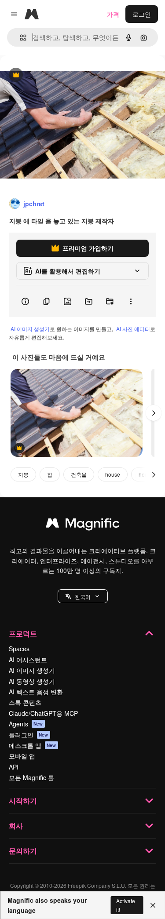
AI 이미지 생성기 (30, 328)
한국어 (83, 596)
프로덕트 (23, 633)
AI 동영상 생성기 (32, 681)
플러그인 (28, 734)
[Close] (153, 905)
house (112, 474)
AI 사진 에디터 (133, 328)
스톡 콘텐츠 (25, 702)
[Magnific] (83, 525)
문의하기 (23, 851)
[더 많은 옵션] (130, 301)
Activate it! (125, 905)
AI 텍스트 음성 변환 (36, 691)
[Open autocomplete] (19, 37)
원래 (50, 75)
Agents (26, 723)
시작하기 (23, 800)
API (13, 766)
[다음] (153, 413)
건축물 (79, 474)
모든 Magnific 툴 (31, 777)
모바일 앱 (22, 755)
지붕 (23, 474)
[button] (83, 596)
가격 (113, 14)
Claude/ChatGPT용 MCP (43, 713)
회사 (16, 826)
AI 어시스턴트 (28, 659)
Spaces (19, 648)
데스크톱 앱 (32, 745)
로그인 (141, 14)
